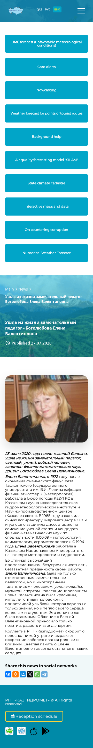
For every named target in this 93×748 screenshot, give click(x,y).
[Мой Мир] (23, 674)
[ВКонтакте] (8, 674)
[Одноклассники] (15, 674)
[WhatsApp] (37, 674)
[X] (30, 674)
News (23, 289)
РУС (47, 9)
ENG (57, 9)
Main (9, 289)
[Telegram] (44, 674)
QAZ (39, 9)
